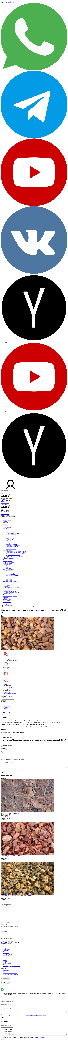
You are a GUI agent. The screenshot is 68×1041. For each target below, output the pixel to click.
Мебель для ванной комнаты (9, 591)
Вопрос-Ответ (6, 949)
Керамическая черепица (11, 573)
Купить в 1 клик (4, 703)
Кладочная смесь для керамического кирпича (16, 551)
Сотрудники (6, 950)
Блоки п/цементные (7, 563)
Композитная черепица (11, 574)
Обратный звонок (5, 503)
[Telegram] (34, 137)
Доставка (15, 2)
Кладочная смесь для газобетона (13, 555)
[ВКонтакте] (1, 904)
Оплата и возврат (9, 2)
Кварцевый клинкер (10, 530)
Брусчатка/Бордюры (7, 593)
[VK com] (34, 273)
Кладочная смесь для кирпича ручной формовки (17, 553)
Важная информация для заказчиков (11, 966)
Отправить (3, 772)
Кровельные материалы (8, 569)
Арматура (5, 586)
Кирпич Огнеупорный (11, 538)
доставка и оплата (7, 707)
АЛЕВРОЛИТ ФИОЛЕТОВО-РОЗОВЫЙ (10, 813)
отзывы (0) (5, 708)
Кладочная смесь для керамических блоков (15, 556)
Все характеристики (5, 692)
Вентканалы (6, 598)
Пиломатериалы (7, 564)
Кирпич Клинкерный (11, 534)
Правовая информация (6, 943)
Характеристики (7, 706)
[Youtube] (34, 205)
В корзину (3, 701)
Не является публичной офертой (10, 974)
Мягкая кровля (9, 571)
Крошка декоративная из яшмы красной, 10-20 (11, 855)
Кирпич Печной (9, 539)
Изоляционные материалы (9, 576)
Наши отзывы (6, 955)
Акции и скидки (7, 527)
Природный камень (7, 588)
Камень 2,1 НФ (9, 540)
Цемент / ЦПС (6, 600)
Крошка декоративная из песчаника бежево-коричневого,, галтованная (17, 895)
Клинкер (5, 541)
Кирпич (5, 529)
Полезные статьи (7, 971)
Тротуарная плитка (7, 594)
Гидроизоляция (9, 579)
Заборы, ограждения (7, 590)
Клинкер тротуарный (11, 549)
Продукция (3, 516)
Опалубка (8, 585)
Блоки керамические (8, 559)
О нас (4, 948)
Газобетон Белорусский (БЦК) (10, 558)
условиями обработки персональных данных (36, 770)
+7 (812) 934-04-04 (5, 501)
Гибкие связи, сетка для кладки (10, 596)
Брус (7, 567)
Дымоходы (5, 597)
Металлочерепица (10, 570)
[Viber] (7, 904)
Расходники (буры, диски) (12, 584)
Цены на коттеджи (5, 515)
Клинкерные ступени (11, 547)
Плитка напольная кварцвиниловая (11, 592)
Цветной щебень (7, 602)
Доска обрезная (9, 565)
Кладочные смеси (7, 550)
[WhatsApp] (9, 904)
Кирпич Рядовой (9, 535)
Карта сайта (6, 970)
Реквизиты (5, 951)
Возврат (5, 962)
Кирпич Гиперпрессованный (12, 533)
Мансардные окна (7, 599)
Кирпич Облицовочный (11, 532)
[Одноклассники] (3, 904)
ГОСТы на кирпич (7, 954)
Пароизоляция (9, 580)
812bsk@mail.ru (4, 504)
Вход (2, 490)
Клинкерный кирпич (10, 543)
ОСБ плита (8, 568)
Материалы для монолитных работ (11, 581)
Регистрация (6, 490)
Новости (3, 2)
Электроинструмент (10, 582)
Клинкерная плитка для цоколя (13, 545)
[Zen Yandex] (34, 341)
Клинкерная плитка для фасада (13, 544)
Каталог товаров (4, 524)
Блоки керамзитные (7, 561)
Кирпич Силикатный (11, 537)
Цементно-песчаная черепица (12, 575)
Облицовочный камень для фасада (11, 587)
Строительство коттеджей (6, 1)
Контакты (3, 499)
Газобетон (5, 557)
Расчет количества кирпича (9, 964)
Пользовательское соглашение (10, 973)
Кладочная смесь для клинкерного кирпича (16, 552)
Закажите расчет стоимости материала (9, 693)
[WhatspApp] (34, 70)
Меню (14, 516)
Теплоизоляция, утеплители (12, 577)
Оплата (5, 960)
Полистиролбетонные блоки (9, 562)
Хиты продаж (9, 516)
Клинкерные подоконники (12, 546)
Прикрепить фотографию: (6, 759)
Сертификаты (6, 953)
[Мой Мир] (5, 904)
